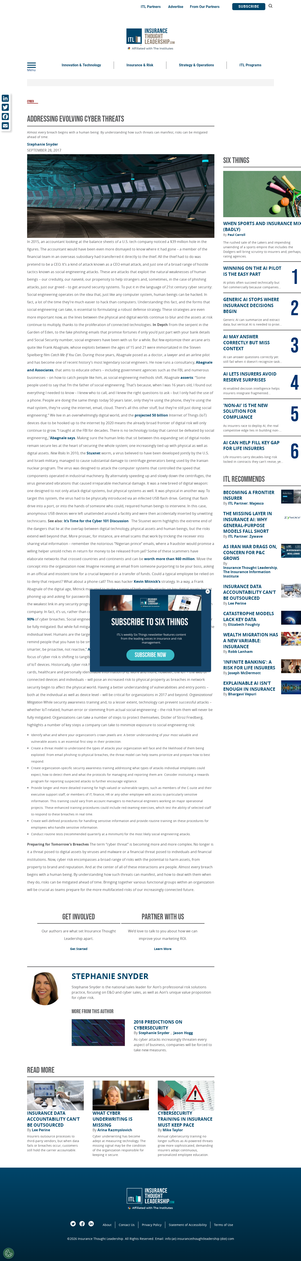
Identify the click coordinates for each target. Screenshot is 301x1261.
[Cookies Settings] (8, 1253)
